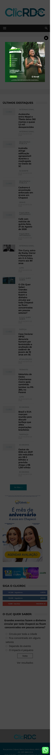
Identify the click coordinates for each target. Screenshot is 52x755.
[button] (46, 38)
